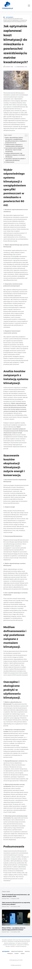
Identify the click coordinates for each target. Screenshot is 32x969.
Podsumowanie (10, 162)
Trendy (23, 953)
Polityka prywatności (16, 965)
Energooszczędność (17, 951)
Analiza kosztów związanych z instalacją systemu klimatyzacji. (14, 145)
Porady (17, 953)
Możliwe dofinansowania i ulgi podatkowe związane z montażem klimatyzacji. (15, 155)
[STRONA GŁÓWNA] (4, 17)
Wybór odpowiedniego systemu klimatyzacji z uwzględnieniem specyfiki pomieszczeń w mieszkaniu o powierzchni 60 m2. (16, 140)
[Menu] (29, 5)
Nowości (27, 951)
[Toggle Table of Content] (25, 135)
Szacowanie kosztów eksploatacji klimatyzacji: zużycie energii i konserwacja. (14, 149)
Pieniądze (10, 953)
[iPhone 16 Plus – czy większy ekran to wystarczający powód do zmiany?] (16, 918)
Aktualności (5, 951)
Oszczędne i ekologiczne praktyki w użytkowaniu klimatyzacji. (15, 159)
